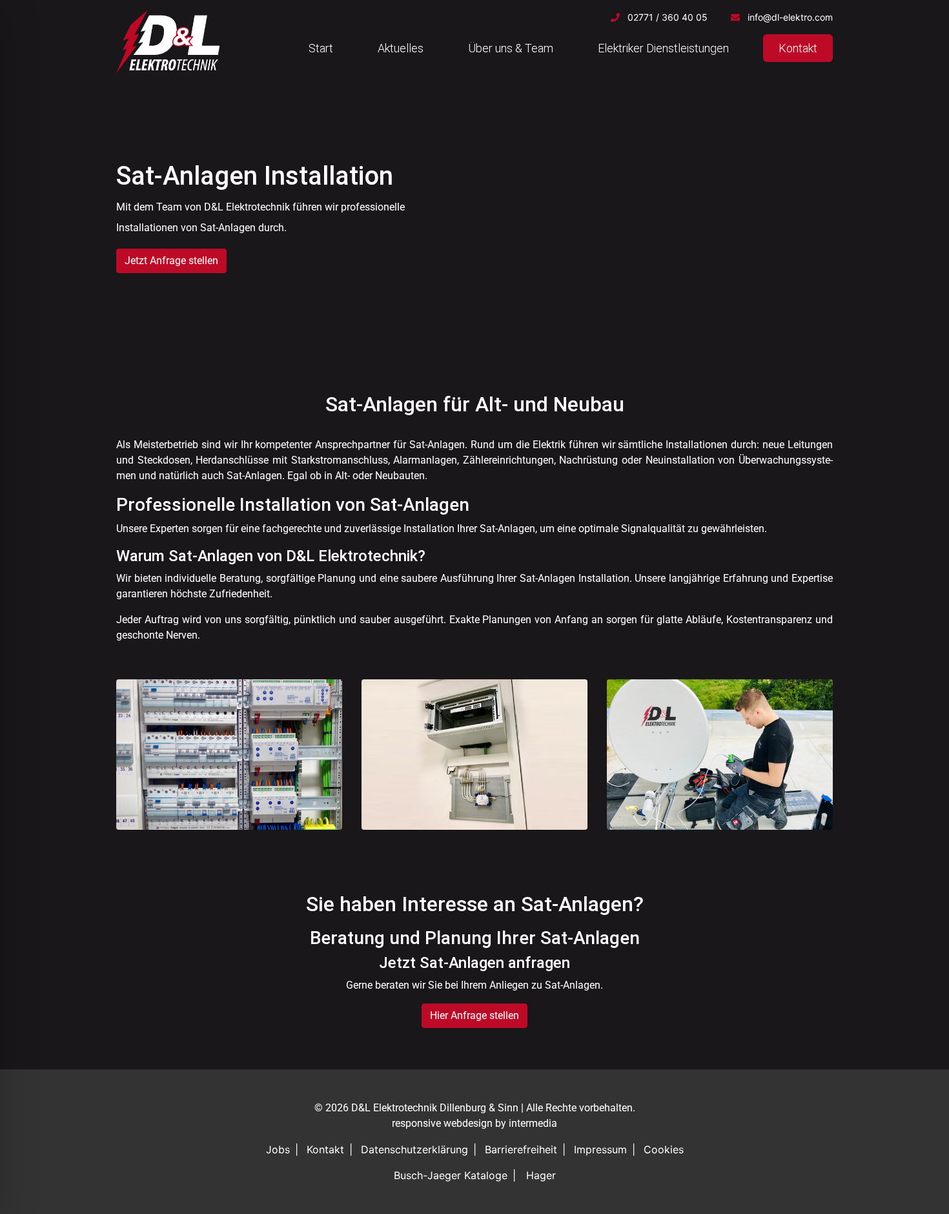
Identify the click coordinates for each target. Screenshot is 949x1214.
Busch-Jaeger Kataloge (450, 1175)
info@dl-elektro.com (790, 17)
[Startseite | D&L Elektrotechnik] (167, 41)
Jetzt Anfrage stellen (171, 260)
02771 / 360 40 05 (668, 17)
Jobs (278, 1149)
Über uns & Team (510, 48)
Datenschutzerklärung (414, 1149)
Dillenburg (463, 1108)
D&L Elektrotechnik (394, 1108)
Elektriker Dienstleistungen (663, 48)
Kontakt (798, 48)
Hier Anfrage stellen (474, 1015)
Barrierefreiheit (521, 1149)
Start (321, 48)
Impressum (600, 1149)
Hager (541, 1175)
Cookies (664, 1149)
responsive (416, 1123)
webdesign (468, 1123)
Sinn (508, 1108)
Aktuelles (400, 48)
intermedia (533, 1123)
